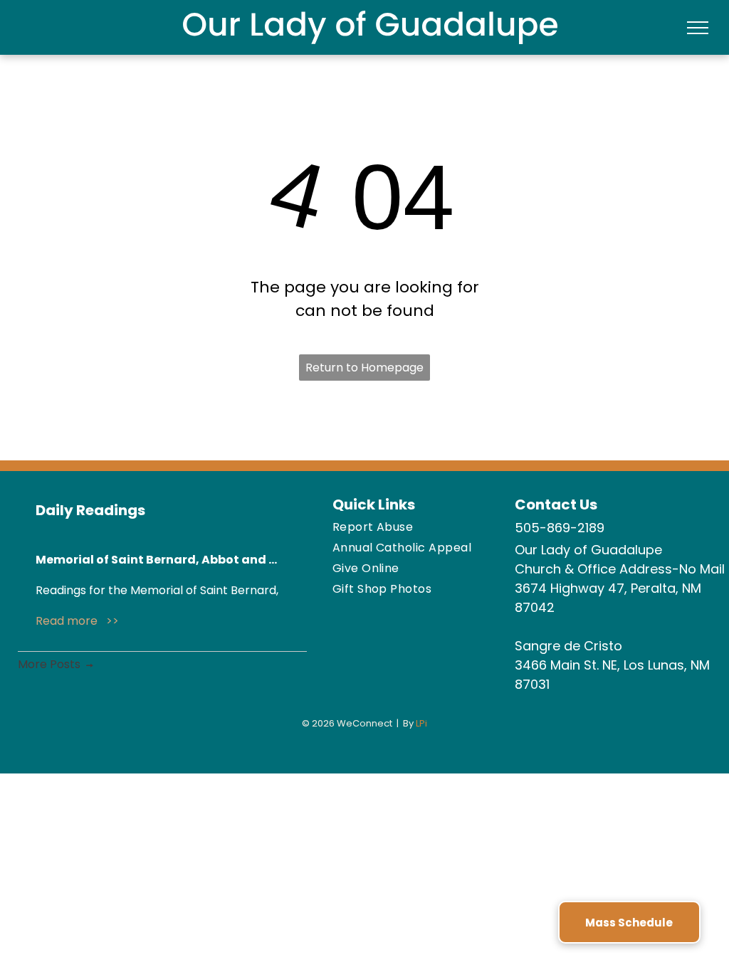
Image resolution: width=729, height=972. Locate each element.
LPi (421, 723)
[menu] (697, 27)
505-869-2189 (559, 528)
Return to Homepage (364, 367)
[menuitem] (416, 527)
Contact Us (556, 504)
